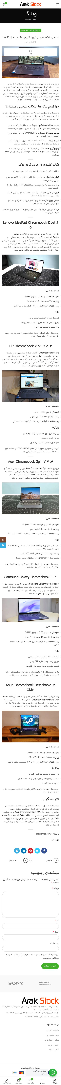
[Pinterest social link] (30, 851)
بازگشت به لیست (30, 860)
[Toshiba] (45, 983)
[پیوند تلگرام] (17, 851)
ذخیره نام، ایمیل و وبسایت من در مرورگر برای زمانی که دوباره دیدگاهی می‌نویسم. (32, 956)
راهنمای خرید (53, 1045)
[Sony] (16, 983)
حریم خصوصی (53, 1035)
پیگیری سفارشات (52, 1040)
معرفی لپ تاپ (26, 30)
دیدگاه (55, 888)
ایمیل (56, 932)
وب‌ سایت (54, 943)
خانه (34, 19)
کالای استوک (53, 1049)
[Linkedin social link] (24, 851)
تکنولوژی (27, 19)
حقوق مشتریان (53, 1030)
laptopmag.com (43, 834)
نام (57, 920)
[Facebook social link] (44, 851)
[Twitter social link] (37, 851)
